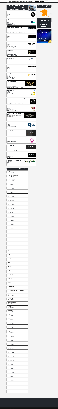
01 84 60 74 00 (9, 117)
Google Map (8, 157)
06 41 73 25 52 (12, 204)
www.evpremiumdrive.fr (13, 163)
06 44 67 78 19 (12, 340)
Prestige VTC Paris (10, 73)
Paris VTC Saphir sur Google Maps (12, 55)
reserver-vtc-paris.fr (13, 126)
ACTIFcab (8, 19)
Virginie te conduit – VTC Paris (12, 138)
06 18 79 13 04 (12, 271)
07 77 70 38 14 (12, 364)
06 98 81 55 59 (12, 184)
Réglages (31, 1)
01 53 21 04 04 (12, 228)
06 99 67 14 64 (12, 244)
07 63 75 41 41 (12, 299)
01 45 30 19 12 (9, 14)
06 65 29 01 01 (12, 248)
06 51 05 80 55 (12, 344)
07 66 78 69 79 (9, 53)
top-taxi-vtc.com (12, 93)
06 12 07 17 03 (12, 315)
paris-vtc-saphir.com (13, 54)
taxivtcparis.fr (12, 85)
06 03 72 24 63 (12, 224)
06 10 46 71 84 (12, 252)
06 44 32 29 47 (12, 352)
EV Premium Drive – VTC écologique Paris (14, 160)
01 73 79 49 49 (12, 196)
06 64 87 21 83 (12, 360)
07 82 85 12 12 (9, 37)
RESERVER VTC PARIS (10, 122)
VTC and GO (9, 12)
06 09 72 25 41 (12, 279)
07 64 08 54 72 (12, 212)
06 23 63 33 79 (9, 76)
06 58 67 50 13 (12, 368)
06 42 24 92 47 (12, 172)
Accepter (37, 1)
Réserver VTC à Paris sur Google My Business (13, 127)
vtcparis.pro (12, 31)
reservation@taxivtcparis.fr (14, 86)
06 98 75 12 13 (9, 22)
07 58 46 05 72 (12, 319)
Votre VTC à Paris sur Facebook (11, 110)
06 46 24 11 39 (12, 380)
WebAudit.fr (50, 408)
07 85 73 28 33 (12, 275)
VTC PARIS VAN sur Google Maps (11, 70)
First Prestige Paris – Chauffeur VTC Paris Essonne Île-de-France (18, 98)
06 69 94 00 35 (12, 372)
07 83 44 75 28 (12, 384)
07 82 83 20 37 (12, 200)
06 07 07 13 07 (12, 348)
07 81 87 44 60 (12, 376)
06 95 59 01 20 (9, 92)
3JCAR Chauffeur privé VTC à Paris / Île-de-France (15, 106)
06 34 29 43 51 (12, 311)
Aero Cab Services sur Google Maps (12, 47)
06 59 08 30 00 (12, 283)
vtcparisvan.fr (12, 69)
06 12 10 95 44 (9, 108)
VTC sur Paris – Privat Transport (11, 81)
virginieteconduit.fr (13, 141)
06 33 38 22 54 (9, 84)
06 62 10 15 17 (12, 323)
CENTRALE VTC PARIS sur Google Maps (12, 63)
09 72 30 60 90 (12, 236)
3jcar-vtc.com (12, 109)
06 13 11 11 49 (12, 188)
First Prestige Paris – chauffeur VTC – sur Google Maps (15, 103)
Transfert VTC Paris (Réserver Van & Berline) (14, 27)
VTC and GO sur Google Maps (11, 16)
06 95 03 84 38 (12, 332)
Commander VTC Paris (10, 90)
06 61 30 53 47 (12, 291)
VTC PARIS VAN (9, 66)
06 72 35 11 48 (12, 216)
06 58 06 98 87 (9, 140)
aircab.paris (11, 118)
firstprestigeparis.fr (13, 102)
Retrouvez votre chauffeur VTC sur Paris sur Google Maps (15, 87)
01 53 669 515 (9, 155)
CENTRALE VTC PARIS (10, 58)
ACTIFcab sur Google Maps (11, 24)
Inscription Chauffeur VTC (44, 25)
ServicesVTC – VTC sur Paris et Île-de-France (14, 130)
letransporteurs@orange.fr (14, 150)
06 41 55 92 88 (12, 176)
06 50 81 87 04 (12, 336)
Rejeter (42, 1)
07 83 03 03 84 (9, 60)
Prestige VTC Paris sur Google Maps (12, 78)
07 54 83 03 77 (12, 287)
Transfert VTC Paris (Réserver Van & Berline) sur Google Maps (16, 32)
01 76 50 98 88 (9, 125)
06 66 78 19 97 (9, 132)
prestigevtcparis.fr (13, 77)
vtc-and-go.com (12, 15)
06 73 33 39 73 (9, 162)
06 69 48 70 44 (12, 180)
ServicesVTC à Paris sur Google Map (12, 135)
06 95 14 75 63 (12, 295)
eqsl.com (11, 156)
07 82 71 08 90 (12, 307)
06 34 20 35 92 (12, 392)
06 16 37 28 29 (12, 327)
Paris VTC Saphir (10, 50)
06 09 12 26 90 (12, 240)
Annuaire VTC (45, 20)
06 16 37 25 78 (9, 68)
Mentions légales (12, 408)
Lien (11, 164)
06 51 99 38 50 (12, 356)
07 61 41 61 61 (9, 45)
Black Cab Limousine (10, 35)
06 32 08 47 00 (12, 232)
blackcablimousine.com (13, 38)
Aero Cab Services (10, 42)
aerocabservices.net (13, 46)
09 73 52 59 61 (12, 220)
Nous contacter (9, 142)
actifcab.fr (11, 23)
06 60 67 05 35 (12, 192)
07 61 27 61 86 (12, 303)
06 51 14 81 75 (12, 388)
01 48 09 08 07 (12, 208)
